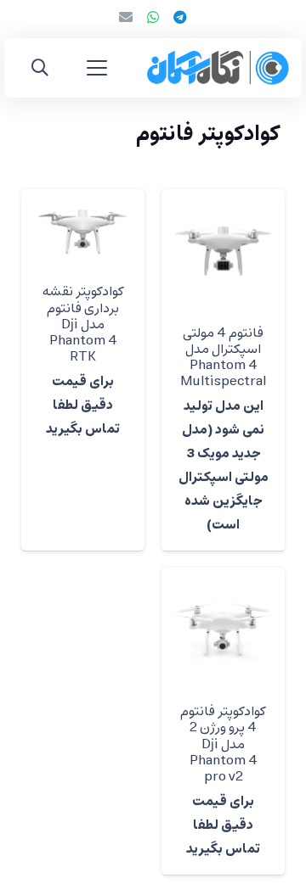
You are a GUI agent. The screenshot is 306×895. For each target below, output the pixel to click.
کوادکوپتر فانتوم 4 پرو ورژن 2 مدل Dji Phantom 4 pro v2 (223, 744)
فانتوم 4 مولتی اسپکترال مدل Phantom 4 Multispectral (223, 358)
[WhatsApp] (153, 17)
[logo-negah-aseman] (218, 68)
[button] (97, 68)
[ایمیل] (125, 17)
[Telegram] (180, 17)
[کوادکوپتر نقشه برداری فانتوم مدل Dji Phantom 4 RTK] (82, 230)
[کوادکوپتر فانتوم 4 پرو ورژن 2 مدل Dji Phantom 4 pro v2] (223, 629)
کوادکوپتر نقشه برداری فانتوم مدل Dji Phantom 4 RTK (83, 324)
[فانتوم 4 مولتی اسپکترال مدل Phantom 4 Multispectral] (223, 250)
